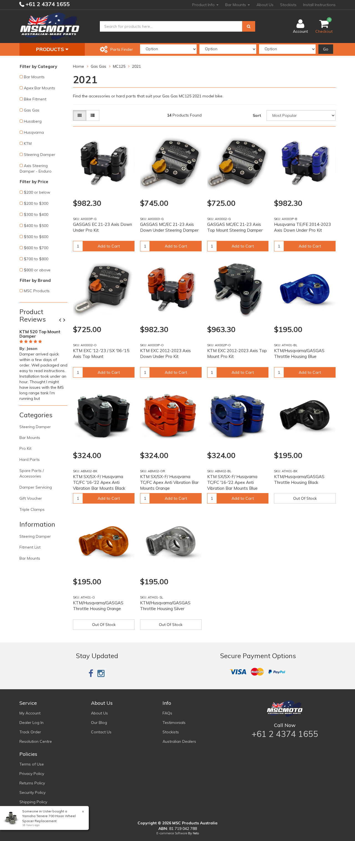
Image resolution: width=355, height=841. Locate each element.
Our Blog (99, 722)
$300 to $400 (36, 214)
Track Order (30, 731)
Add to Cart (109, 246)
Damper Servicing (35, 487)
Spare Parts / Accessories (31, 473)
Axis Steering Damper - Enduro (36, 168)
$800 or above (37, 269)
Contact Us (101, 731)
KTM (28, 143)
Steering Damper (39, 154)
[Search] (248, 26)
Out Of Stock (305, 498)
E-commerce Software (171, 833)
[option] (43, 364)
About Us (265, 4)
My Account (29, 713)
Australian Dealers (179, 741)
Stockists (288, 4)
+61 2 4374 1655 (47, 4)
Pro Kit (25, 448)
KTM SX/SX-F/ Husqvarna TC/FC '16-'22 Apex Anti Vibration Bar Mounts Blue (232, 482)
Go (325, 49)
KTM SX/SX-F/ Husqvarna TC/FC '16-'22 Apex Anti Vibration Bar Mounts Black (99, 482)
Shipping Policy (33, 801)
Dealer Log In (31, 722)
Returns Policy (32, 783)
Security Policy (32, 792)
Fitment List (29, 547)
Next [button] (66, 320)
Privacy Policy (31, 773)
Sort (257, 115)
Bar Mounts (236, 4)
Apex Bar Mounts (39, 87)
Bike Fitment (35, 99)
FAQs (167, 713)
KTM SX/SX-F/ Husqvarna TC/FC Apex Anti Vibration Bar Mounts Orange (169, 482)
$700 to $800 (36, 258)
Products (50, 49)
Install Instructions (319, 4)
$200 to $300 (36, 203)
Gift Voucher (30, 498)
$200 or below (37, 192)
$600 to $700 (36, 247)
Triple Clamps (32, 509)
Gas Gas (31, 110)
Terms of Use (31, 764)
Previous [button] (62, 320)
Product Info (204, 4)
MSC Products (37, 290)
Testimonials (174, 722)
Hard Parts (29, 459)
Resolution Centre (35, 741)
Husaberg (33, 121)
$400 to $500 (36, 225)
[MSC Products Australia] (49, 26)
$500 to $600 (36, 236)
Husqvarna (34, 132)
